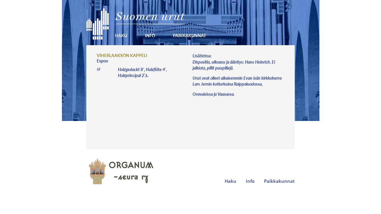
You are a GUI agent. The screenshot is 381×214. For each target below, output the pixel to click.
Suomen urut (150, 16)
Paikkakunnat (189, 35)
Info (150, 35)
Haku (121, 35)
